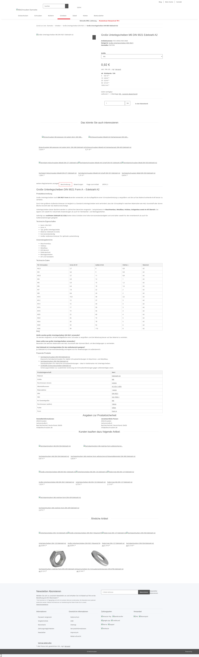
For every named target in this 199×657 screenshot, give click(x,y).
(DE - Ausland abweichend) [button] (128, 94)
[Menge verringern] (102, 103)
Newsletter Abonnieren (154, 592)
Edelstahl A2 (116, 376)
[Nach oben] (1, 655)
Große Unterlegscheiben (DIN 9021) (121, 43)
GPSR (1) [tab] (105, 184)
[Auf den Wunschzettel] (94, 37)
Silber (114, 408)
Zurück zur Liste (41, 26)
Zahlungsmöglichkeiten (46, 629)
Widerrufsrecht (75, 636)
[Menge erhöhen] (126, 107)
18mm (114, 404)
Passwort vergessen (45, 617)
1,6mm (114, 390)
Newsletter (42, 632)
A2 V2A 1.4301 (117, 386)
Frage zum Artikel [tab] (93, 184)
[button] (70, 7)
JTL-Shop (194, 651)
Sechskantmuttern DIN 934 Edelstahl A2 (54, 361)
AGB (71, 621)
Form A (114, 411)
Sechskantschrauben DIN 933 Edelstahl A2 (55, 357)
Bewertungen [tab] (78, 184)
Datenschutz (74, 617)
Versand (118, 69)
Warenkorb (42, 625)
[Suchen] (66, 6)
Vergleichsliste (43, 621)
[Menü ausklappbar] (18, 5)
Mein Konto (169, 2)
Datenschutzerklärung (42, 604)
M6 (113, 379)
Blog (160, 2)
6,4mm (114, 383)
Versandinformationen (78, 629)
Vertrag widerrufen (45, 643)
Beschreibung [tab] (65, 184)
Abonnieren (144, 592)
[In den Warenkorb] (38, 32)
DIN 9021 (115, 394)
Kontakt (179, 2)
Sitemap (73, 625)
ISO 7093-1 (115, 397)
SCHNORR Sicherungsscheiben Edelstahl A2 (56, 366)
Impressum (74, 632)
